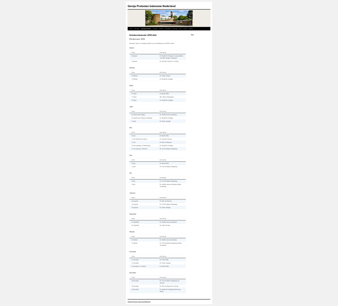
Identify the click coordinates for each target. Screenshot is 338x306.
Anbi (180, 28)
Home (131, 28)
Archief (185, 28)
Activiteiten (168, 28)
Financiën (175, 28)
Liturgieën (155, 28)
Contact (191, 28)
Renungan (136, 28)
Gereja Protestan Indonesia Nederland (152, 6)
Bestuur (161, 28)
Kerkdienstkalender (146, 28)
